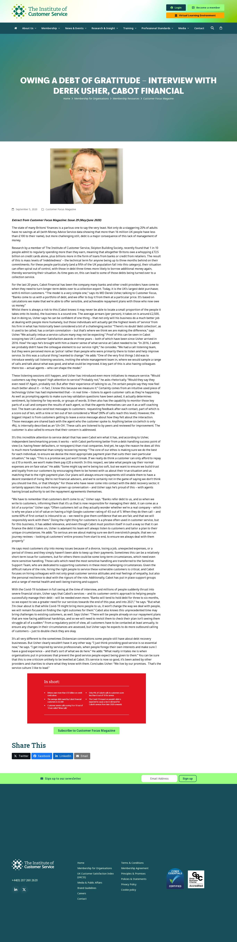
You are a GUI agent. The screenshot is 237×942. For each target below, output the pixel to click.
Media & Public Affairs (89, 883)
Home (80, 863)
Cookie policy (128, 890)
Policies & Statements (133, 879)
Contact (82, 899)
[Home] (16, 29)
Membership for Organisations (94, 868)
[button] (221, 29)
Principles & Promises (133, 874)
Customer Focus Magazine (61, 210)
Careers (81, 894)
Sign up (188, 779)
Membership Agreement (135, 868)
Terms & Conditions (132, 863)
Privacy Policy (128, 885)
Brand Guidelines (86, 888)
